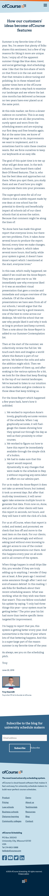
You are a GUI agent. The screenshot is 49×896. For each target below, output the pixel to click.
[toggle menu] (43, 5)
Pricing (5, 802)
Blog (27, 816)
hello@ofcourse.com (11, 850)
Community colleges (11, 821)
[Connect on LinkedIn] (22, 857)
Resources (30, 811)
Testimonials (31, 807)
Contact (29, 821)
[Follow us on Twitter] (16, 857)
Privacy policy (23, 873)
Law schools (8, 807)
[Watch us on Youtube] (10, 857)
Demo (28, 797)
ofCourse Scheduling (19, 871)
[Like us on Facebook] (4, 857)
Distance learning (10, 816)
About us (29, 802)
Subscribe (19, 748)
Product (6, 797)
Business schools (10, 811)
